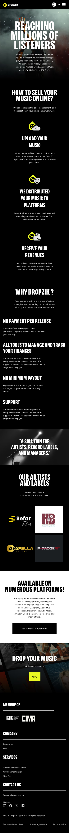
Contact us (8, 744)
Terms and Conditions (13, 824)
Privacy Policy (59, 824)
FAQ (5, 748)
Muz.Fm (7, 776)
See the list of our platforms (34, 628)
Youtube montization (12, 772)
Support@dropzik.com (13, 795)
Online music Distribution (14, 767)
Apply (34, 676)
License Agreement (38, 824)
